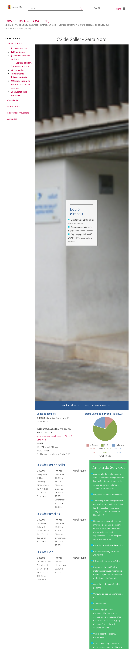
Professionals (14, 106)
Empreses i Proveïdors (18, 112)
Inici (7, 24)
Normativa (18, 70)
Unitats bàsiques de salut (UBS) (93, 24)
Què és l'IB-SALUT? (22, 48)
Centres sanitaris (67, 24)
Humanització (17, 73)
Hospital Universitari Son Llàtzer (98, 405)
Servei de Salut (19, 24)
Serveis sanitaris (20, 66)
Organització (19, 52)
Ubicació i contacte (21, 81)
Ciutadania (12, 100)
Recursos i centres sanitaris (42, 24)
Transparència (19, 77)
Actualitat (12, 119)
